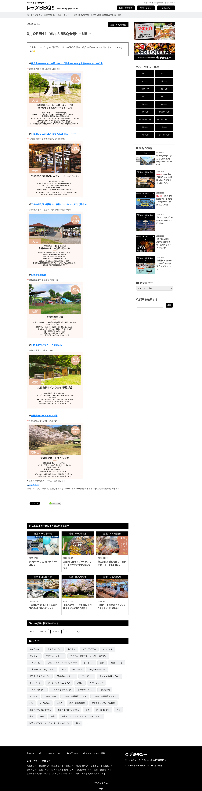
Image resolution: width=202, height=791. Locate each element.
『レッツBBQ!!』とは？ (52, 753)
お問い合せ (74, 753)
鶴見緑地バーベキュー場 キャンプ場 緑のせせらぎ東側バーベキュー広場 (67, 63)
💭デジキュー (33, 485)
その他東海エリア (164, 112)
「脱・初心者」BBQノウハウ (42, 669)
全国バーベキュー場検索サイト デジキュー (159, 3)
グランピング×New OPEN (59, 683)
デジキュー (34, 656)
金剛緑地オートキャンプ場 (44, 415)
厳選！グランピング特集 (40, 710)
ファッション (35, 663)
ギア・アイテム (89, 649)
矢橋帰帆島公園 (38, 274)
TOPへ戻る (100, 783)
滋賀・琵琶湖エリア (145, 119)
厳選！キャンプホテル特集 (103, 703)
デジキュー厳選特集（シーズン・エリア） (88, 656)
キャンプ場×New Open (110, 676)
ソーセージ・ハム (85, 690)
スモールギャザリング (61, 690)
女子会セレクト (103, 710)
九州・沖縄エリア (164, 135)
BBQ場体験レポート (65, 676)
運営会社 (158, 765)
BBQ (32, 631)
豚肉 (42, 716)
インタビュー (87, 676)
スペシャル (107, 649)
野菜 (53, 716)
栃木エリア (164, 96)
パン (31, 703)
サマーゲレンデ (96, 683)
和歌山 (56, 631)
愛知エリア (145, 112)
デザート (33, 696)
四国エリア (145, 135)
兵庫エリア (145, 127)
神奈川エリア (145, 89)
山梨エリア (145, 104)
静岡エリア (164, 104)
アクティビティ (54, 649)
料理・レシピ (146, 8)
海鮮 (119, 710)
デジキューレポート (54, 656)
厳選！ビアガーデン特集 (68, 710)
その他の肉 (105, 690)
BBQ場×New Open (97, 669)
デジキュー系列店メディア (104, 696)
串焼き (60, 703)
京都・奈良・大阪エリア (164, 119)
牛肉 (31, 716)
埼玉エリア (145, 81)
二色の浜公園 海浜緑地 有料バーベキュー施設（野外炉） (60, 204)
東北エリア (145, 73)
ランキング (88, 663)
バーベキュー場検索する (138, 765)
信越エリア (164, 89)
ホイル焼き (45, 703)
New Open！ (35, 649)
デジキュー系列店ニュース (74, 696)
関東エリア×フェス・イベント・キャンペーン (81, 716)
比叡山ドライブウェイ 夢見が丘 (46, 345)
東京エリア (164, 73)
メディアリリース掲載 (95, 753)
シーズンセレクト (37, 690)
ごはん (80, 683)
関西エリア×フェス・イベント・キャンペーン (49, 723)
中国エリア (164, 127)
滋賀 (78, 631)
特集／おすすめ (125, 8)
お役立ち (166, 8)
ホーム (32, 753)
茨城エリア (145, 96)
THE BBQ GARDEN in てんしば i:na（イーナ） (55, 134)
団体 (102, 663)
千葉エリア (164, 81)
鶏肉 (78, 723)
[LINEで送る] (55, 503)
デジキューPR (50, 696)
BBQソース (77, 669)
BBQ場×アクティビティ (40, 676)
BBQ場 (43, 631)
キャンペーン (35, 683)
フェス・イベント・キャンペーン (62, 663)
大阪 (68, 631)
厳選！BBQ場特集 (118, 25)
